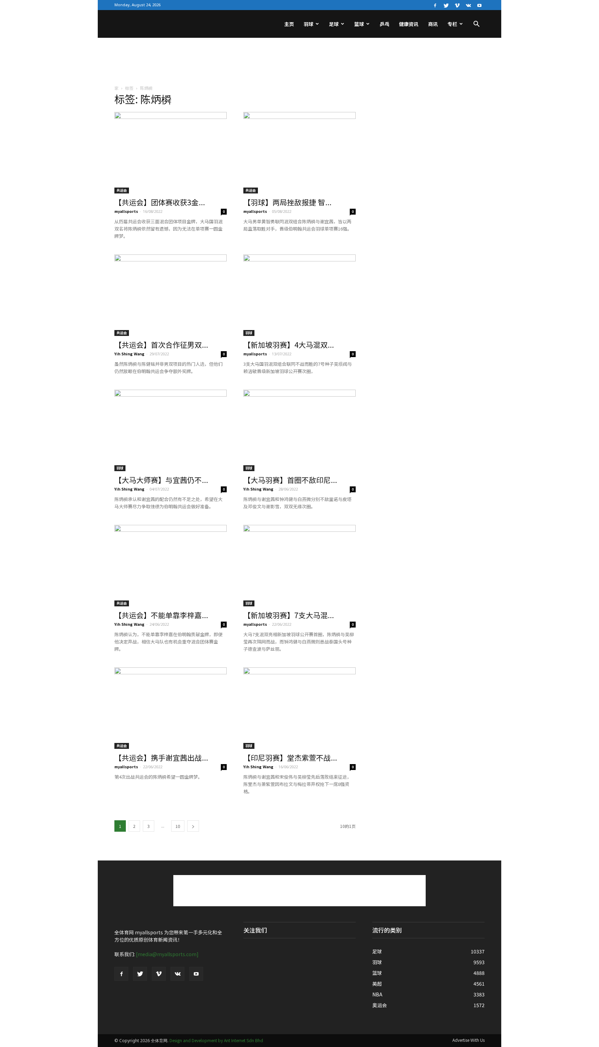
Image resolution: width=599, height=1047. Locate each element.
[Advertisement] (299, 61)
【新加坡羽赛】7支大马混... (288, 615)
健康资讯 (408, 23)
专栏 (452, 23)
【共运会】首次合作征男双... (161, 344)
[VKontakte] (468, 5)
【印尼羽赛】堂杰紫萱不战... (290, 757)
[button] (476, 24)
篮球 (359, 23)
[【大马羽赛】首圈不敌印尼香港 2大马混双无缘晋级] (299, 430)
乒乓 (384, 23)
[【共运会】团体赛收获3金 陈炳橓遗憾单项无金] (170, 152)
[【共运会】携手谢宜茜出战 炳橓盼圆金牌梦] (170, 708)
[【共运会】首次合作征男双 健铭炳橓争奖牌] (170, 295)
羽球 (308, 23)
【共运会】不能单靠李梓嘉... (161, 615)
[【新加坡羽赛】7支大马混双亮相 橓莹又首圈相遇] (299, 565)
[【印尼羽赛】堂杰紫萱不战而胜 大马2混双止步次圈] (299, 708)
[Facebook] (435, 5)
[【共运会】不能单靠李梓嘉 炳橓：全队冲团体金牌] (170, 565)
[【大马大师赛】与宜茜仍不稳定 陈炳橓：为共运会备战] (170, 430)
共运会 (121, 190)
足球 (334, 23)
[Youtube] (479, 5)
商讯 (433, 23)
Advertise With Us (468, 1040)
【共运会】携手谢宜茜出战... (161, 757)
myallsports (126, 211)
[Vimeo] (457, 5)
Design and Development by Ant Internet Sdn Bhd (216, 1040)
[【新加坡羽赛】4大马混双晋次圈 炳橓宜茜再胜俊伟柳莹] (299, 295)
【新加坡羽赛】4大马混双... (288, 344)
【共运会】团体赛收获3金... (159, 202)
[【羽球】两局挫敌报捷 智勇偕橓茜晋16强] (299, 152)
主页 (289, 23)
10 (177, 826)
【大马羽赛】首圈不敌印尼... (290, 480)
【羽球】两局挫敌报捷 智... (287, 202)
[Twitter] (446, 5)
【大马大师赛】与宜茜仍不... (161, 480)
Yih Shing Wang (129, 353)
